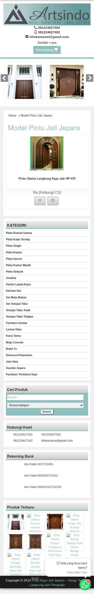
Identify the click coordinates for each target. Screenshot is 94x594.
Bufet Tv (11, 348)
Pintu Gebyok (14, 271)
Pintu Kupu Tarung (18, 239)
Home (12, 115)
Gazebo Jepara (16, 368)
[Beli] (39, 201)
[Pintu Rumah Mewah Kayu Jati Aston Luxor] (55, 522)
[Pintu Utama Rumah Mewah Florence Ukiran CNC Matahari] (67, 81)
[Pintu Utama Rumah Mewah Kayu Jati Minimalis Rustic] (35, 567)
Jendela (11, 278)
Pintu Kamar (14, 252)
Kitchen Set (13, 290)
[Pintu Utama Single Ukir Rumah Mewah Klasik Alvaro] (75, 525)
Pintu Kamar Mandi (18, 265)
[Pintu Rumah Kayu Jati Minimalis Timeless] (25, 81)
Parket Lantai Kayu (18, 284)
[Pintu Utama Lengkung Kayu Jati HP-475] (47, 153)
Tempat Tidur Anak (18, 310)
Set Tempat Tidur (17, 303)
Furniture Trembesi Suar (21, 374)
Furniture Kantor (16, 323)
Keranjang (45, 50)
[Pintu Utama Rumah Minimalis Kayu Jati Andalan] (16, 565)
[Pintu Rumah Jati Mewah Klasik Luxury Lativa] (16, 541)
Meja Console (15, 342)
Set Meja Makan (16, 297)
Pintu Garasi (14, 258)
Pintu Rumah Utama (19, 233)
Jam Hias (12, 361)
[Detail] (52, 201)
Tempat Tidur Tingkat (19, 316)
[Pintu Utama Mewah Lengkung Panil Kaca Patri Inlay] (55, 545)
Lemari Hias (14, 329)
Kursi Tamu (13, 335)
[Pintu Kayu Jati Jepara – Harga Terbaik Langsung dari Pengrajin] (47, 13)
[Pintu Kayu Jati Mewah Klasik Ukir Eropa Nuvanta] (35, 541)
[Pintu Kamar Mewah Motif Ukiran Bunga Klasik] (75, 545)
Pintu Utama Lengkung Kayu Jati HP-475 (47, 178)
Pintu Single (13, 245)
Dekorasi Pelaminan (19, 355)
